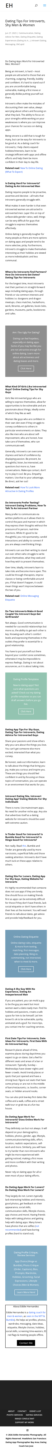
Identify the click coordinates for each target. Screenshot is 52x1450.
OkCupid (20, 44)
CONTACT (22, 1411)
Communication (26, 33)
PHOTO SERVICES (15, 1415)
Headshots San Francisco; (34, 1438)
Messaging (10, 44)
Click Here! (26, 368)
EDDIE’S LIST (35, 1411)
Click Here (26, 711)
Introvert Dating (38, 40)
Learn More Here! (26, 1292)
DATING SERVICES (34, 1415)
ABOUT (11, 1411)
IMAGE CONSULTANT (24, 1418)
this (24, 845)
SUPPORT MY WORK (24, 1422)
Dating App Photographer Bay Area (22, 1442)
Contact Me (26, 1343)
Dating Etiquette (28, 36)
